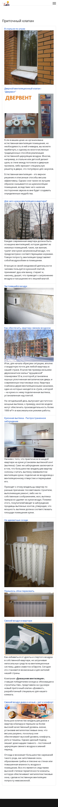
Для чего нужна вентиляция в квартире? (25, 201)
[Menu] (54, 3)
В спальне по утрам (14, 28)
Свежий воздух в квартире (18, 620)
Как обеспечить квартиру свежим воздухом (27, 327)
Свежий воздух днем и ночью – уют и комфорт (28, 702)
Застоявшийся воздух (15, 286)
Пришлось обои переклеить (19, 591)
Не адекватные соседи (16, 520)
